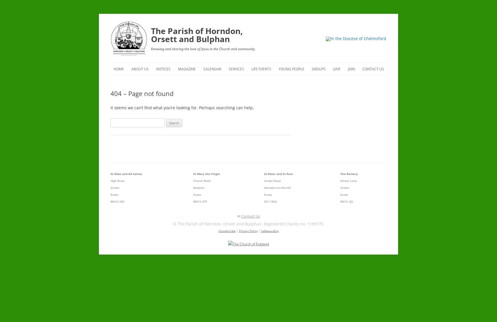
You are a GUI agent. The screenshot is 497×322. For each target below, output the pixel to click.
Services (236, 69)
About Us (140, 69)
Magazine (187, 69)
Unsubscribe (227, 231)
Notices (163, 69)
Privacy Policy (248, 231)
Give (337, 69)
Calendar (212, 69)
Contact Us (373, 69)
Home (119, 69)
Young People (291, 69)
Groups (319, 69)
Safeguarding (270, 231)
